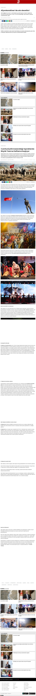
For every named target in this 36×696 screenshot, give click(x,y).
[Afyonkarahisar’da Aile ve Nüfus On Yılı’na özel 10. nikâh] (27, 73)
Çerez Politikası (26, 685)
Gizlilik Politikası (15, 687)
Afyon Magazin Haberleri (5, 688)
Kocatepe (32, 582)
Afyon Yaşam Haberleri (5, 689)
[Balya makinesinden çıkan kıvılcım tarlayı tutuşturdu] (27, 87)
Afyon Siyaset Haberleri (5, 684)
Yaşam (34, 159)
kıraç (28, 582)
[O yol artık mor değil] (9, 59)
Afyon (34, 17)
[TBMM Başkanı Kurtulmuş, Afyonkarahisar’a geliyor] (9, 73)
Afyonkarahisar (13, 582)
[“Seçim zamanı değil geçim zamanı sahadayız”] (9, 87)
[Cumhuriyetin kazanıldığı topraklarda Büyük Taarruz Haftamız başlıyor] (27, 59)
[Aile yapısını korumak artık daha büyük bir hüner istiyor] (6, 140)
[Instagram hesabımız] (16, 679)
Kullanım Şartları (26, 684)
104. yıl (3, 582)
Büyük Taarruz (19, 582)
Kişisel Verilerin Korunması (28, 687)
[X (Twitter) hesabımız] (15, 679)
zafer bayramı (4, 584)
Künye (14, 685)
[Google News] (32, 21)
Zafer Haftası (10, 584)
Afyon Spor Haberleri (5, 687)
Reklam (25, 689)
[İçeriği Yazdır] (11, 21)
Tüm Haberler (26, 159)
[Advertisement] (18, 41)
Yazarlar (14, 684)
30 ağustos (7, 582)
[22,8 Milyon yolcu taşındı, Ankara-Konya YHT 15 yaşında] (6, 132)
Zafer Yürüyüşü (16, 584)
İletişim (14, 688)
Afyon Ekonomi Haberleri (5, 685)
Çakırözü (24, 582)
